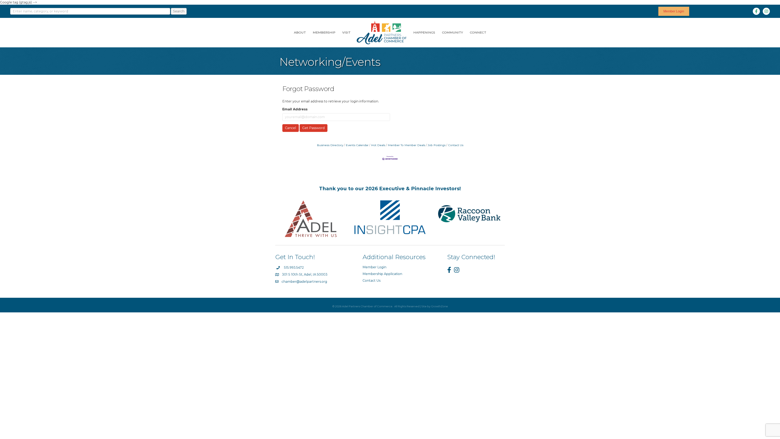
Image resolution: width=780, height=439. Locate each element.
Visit (346, 32)
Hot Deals (378, 145)
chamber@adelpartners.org (304, 282)
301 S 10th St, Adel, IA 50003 (305, 274)
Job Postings (436, 145)
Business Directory (330, 145)
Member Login (374, 267)
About (300, 32)
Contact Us (455, 145)
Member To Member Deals (406, 145)
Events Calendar (357, 145)
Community (452, 32)
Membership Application (382, 274)
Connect (478, 32)
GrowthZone (439, 306)
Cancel (290, 128)
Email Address (295, 109)
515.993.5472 (294, 267)
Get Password (313, 128)
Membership (324, 32)
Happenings (424, 32)
